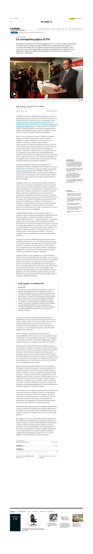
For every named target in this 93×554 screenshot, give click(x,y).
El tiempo (74, 28)
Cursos (29, 511)
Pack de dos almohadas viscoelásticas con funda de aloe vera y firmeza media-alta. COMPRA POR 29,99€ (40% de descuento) (65, 525)
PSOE (34, 451)
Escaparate (12, 511)
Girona (63, 28)
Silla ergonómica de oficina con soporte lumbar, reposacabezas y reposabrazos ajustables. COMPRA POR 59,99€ (33, 529)
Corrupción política (20, 451)
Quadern (69, 28)
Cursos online (35, 511)
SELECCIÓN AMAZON (21, 511)
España (47, 451)
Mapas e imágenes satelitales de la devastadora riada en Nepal (73, 204)
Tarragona (59, 28)
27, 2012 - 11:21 (27, 107)
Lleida (66, 28)
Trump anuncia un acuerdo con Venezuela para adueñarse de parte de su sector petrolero (74, 181)
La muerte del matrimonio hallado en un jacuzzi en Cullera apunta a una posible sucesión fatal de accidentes (74, 194)
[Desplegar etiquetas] (57, 451)
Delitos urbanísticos (28, 451)
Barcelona (54, 28)
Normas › (56, 445)
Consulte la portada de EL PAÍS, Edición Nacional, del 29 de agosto (31, 32)
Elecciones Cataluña (41, 28)
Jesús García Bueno (32, 106)
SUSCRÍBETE (72, 18)
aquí (43, 457)
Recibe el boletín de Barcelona (23, 442)
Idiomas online (43, 511)
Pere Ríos (41, 106)
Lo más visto (69, 190)
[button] (46, 77)
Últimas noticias (80, 28)
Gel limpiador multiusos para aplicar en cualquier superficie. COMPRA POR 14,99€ (52, 525)
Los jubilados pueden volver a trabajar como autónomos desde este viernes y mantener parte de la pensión (74, 207)
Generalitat (48, 28)
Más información (19, 457)
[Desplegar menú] (11, 22)
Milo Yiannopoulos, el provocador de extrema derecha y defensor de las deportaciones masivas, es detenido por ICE (73, 175)
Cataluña (15, 28)
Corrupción (43, 451)
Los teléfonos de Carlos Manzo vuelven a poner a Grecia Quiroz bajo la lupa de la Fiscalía (74, 169)
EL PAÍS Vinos (50, 511)
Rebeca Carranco (21, 106)
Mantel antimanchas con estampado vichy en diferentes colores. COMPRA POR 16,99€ (77, 525)
